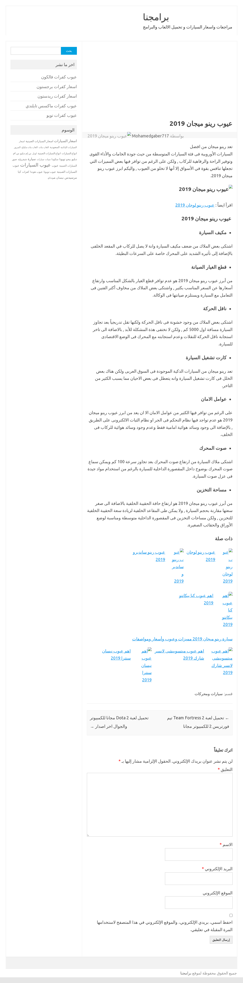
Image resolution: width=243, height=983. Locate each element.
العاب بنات (44, 147)
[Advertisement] (160, 84)
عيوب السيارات (35, 165)
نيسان (60, 177)
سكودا (54, 159)
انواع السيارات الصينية (49, 153)
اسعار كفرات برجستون (57, 86)
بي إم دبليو (25, 153)
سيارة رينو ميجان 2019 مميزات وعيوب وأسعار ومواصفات (182, 638)
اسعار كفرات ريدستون (57, 96)
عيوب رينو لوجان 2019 (195, 205)
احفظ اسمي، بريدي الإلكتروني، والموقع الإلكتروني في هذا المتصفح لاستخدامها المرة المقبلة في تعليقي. (165, 926)
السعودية (55, 147)
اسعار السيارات (65, 141)
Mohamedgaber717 (150, 135)
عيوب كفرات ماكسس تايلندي (51, 106)
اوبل (34, 153)
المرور (17, 147)
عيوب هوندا (36, 171)
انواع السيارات (69, 153)
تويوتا (62, 159)
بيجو (68, 159)
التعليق (225, 769)
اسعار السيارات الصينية (39, 141)
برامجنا (156, 17)
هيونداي (51, 177)
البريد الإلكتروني (217, 868)
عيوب (55, 165)
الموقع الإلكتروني (218, 892)
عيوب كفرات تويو (62, 115)
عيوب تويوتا (50, 171)
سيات (48, 159)
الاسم (226, 844)
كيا (19, 171)
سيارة (32, 159)
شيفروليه (22, 159)
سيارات (40, 159)
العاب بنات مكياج (30, 147)
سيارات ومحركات (209, 694)
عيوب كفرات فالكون (59, 77)
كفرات (25, 171)
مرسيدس (71, 177)
